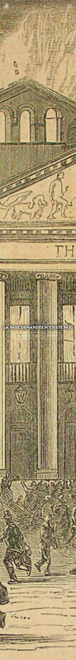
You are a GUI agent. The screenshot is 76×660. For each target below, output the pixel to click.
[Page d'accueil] (6, 6)
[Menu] (70, 6)
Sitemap (52, 335)
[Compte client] (54, 6)
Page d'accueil (29, 335)
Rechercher (62, 6)
